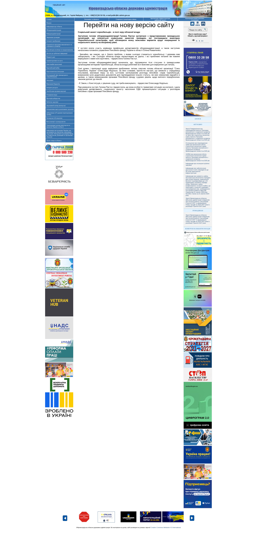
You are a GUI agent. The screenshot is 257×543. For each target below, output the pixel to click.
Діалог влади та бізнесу (54, 140)
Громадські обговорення (54, 118)
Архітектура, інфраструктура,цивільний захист (160, 19)
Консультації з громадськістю (55, 121)
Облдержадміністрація (53, 30)
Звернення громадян (53, 37)
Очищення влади (51, 95)
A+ (202, 41)
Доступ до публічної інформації (56, 53)
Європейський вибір (52, 68)
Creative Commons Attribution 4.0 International (166, 527)
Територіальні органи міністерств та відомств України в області (58, 126)
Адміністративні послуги (54, 60)
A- (197, 41)
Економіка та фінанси (91, 19)
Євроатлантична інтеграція (55, 71)
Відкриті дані (50, 57)
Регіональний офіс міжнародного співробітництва (57, 75)
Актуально (49, 80)
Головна (49, 19)
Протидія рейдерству (53, 98)
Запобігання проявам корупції (56, 91)
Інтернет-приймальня (53, 41)
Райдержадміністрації (53, 34)
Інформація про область (54, 26)
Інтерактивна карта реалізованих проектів (59, 109)
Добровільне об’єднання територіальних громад (59, 113)
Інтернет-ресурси (52, 87)
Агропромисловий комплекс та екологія (194, 19)
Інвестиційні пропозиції (54, 64)
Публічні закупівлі (52, 102)
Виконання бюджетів (53, 84)
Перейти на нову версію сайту (129, 25)
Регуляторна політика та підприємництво (59, 50)
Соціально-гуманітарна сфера (126, 19)
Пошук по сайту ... (196, 30)
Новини (48, 23)
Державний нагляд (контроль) (56, 105)
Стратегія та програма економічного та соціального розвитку (59, 45)
